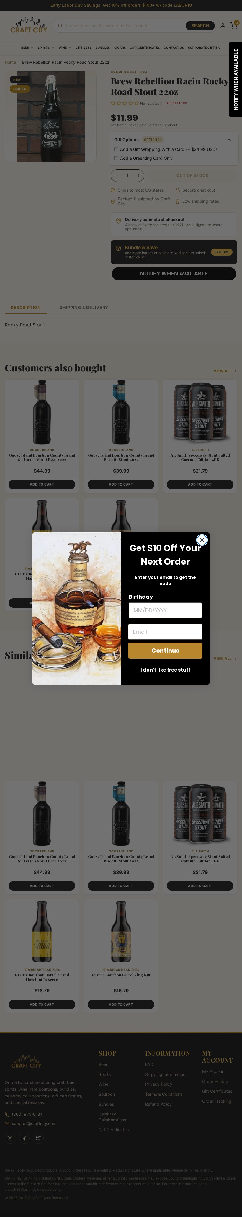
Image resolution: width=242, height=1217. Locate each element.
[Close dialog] (202, 540)
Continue (165, 650)
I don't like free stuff (165, 670)
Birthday (141, 596)
